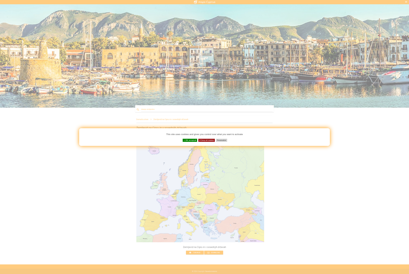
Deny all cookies (207, 140)
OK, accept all (190, 140)
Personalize (221, 140)
